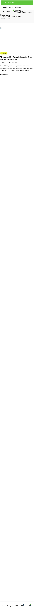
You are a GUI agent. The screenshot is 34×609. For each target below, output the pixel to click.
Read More (4, 74)
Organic (4, 53)
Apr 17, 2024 (13, 62)
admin (4, 62)
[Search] (28, 15)
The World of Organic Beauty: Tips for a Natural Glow (16, 58)
